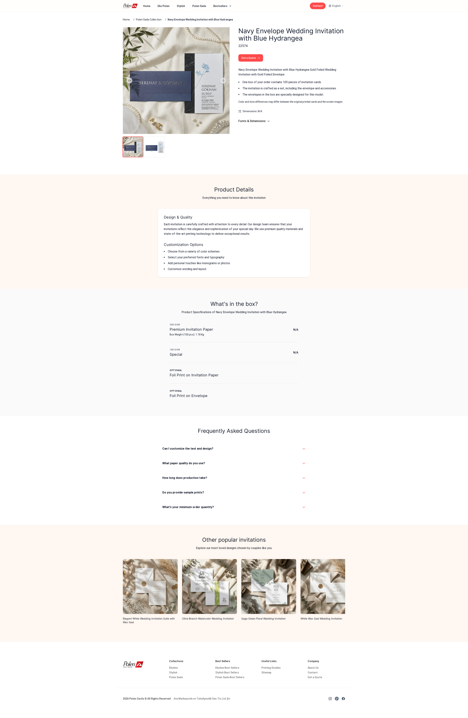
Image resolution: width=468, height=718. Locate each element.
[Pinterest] (337, 698)
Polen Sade (199, 6)
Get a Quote (248, 57)
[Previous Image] (129, 80)
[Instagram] (330, 698)
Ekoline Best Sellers (227, 667)
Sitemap (266, 672)
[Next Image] (223, 80)
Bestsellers (220, 6)
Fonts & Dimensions (252, 121)
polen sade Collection (148, 19)
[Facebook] (343, 698)
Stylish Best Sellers (227, 672)
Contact (318, 5)
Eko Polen (163, 6)
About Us (313, 667)
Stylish (181, 6)
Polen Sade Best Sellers (229, 677)
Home (146, 6)
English (336, 5)
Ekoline (173, 667)
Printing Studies (271, 667)
